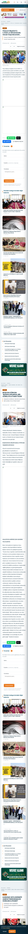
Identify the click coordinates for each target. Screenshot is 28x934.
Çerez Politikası (6, 928)
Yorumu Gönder (9, 181)
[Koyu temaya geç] (21, 2)
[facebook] (25, 6)
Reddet (5, 931)
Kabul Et (12, 931)
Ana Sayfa (3, 21)
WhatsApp (12, 137)
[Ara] (17, 2)
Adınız (5, 156)
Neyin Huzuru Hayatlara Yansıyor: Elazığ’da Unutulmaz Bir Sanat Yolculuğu (21, 10)
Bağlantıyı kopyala (21, 46)
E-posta (11, 163)
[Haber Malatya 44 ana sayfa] (5, 2)
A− (10, 46)
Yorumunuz (6, 169)
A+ (14, 46)
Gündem (8, 21)
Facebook (7, 141)
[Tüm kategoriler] (25, 2)
